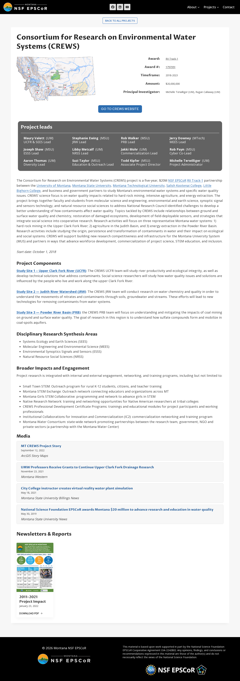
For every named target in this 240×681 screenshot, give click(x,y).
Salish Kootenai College (184, 185)
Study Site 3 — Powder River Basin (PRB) (48, 312)
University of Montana (53, 185)
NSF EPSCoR (177, 180)
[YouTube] (127, 7)
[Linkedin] (120, 7)
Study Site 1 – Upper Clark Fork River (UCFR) (51, 271)
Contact (229, 7)
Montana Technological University (139, 185)
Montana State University (91, 185)
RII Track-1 (172, 58)
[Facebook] (113, 7)
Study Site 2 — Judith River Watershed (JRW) (51, 291)
